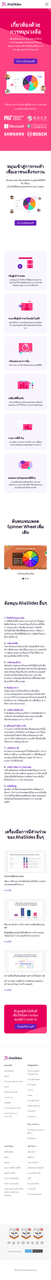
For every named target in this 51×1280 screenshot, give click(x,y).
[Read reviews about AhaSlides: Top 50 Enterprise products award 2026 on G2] (13, 1233)
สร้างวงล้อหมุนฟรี (25, 61)
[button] (46, 4)
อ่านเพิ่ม (8, 890)
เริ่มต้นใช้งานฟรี (25, 1026)
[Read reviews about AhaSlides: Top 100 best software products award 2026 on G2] (25, 1233)
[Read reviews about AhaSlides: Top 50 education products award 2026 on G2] (37, 1233)
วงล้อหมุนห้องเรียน (25, 573)
